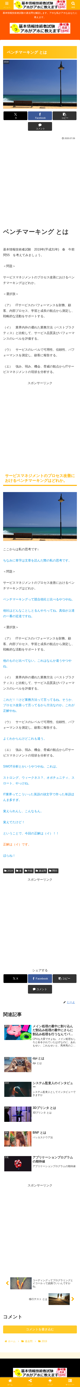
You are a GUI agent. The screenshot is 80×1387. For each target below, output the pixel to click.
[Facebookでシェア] (13, 1127)
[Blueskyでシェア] (48, 1116)
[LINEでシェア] (66, 1127)
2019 (10, 870)
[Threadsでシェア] (31, 1127)
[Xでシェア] (13, 1116)
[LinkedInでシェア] (40, 1137)
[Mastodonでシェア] (31, 1116)
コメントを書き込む (40, 1329)
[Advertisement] (40, 182)
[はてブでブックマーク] (48, 1127)
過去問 (42, 870)
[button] (65, 115)
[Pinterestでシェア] (22, 1137)
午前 (30, 870)
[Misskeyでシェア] (66, 1116)
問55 (54, 870)
